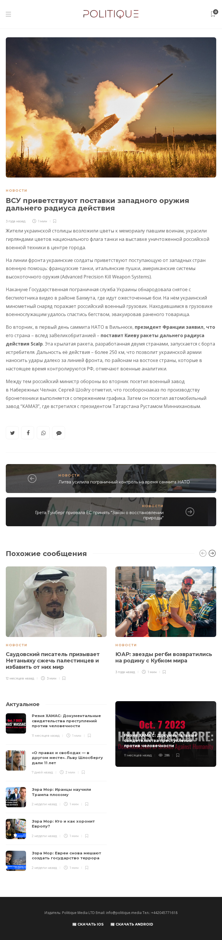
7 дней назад (42, 772)
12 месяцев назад (20, 678)
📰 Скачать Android (131, 924)
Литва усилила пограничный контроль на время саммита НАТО (124, 482)
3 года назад (15, 221)
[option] (56, 624)
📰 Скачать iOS (87, 924)
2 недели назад (44, 804)
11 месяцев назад (46, 736)
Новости (16, 191)
